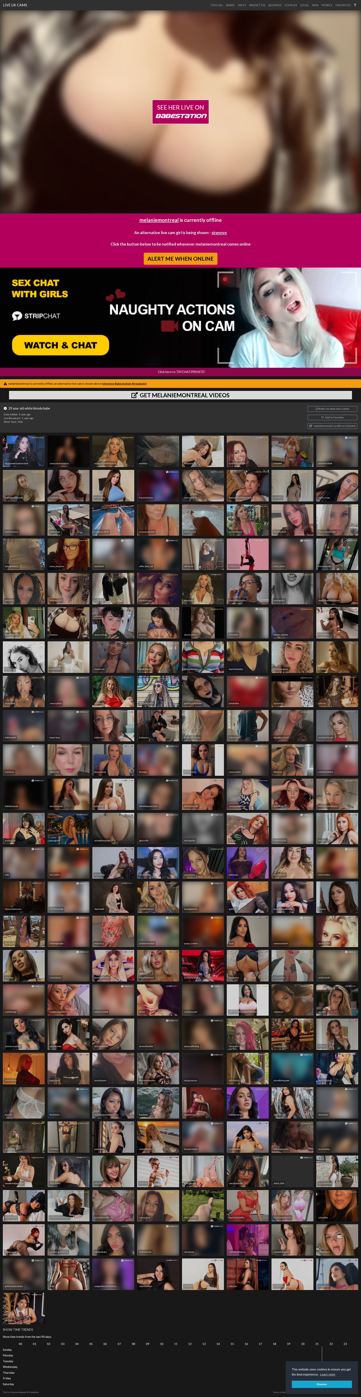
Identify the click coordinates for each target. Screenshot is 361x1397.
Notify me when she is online (333, 408)
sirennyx (219, 232)
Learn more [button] (327, 1374)
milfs (242, 5)
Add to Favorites (334, 417)
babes (230, 5)
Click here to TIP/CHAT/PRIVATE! (181, 372)
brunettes (257, 5)
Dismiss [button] (322, 1384)
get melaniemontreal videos (184, 395)
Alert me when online (180, 258)
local (304, 5)
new (315, 5)
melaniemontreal (159, 220)
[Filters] (355, 5)
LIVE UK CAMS (15, 5)
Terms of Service (281, 1392)
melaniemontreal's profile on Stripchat (334, 425)
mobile (327, 5)
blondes (274, 5)
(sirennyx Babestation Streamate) (124, 383)
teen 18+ (216, 5)
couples (290, 5)
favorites (343, 5)
